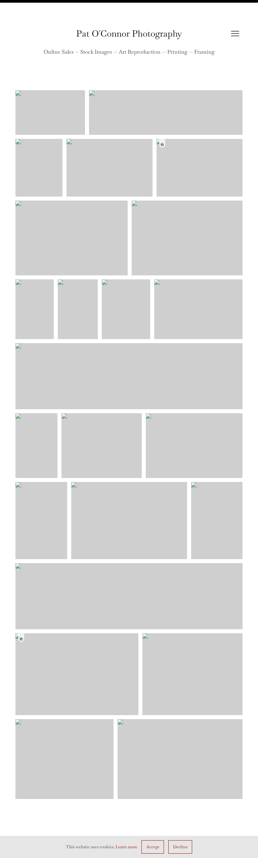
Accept (152, 847)
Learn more (126, 847)
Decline (180, 847)
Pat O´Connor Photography (129, 33)
